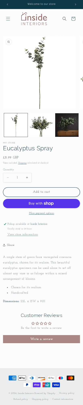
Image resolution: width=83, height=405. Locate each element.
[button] (8, 18)
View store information (22, 234)
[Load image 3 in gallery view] (67, 125)
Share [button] (11, 245)
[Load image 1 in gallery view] (16, 125)
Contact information (62, 399)
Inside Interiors (26, 393)
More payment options (41, 213)
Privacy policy (67, 393)
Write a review (41, 339)
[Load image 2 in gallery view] (41, 125)
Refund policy (20, 399)
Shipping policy (40, 399)
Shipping (22, 163)
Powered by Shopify (45, 393)
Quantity (8, 169)
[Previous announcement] (7, 4)
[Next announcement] (75, 4)
